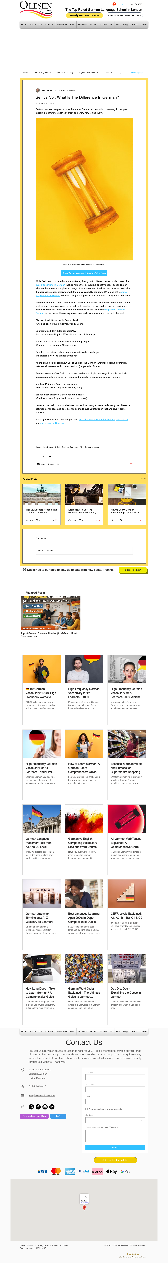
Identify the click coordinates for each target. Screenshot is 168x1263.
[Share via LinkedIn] (49, 456)
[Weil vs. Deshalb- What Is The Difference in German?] (42, 494)
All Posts (26, 72)
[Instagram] (45, 1106)
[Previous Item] (25, 613)
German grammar (43, 72)
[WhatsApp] (31, 1106)
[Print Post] (62, 456)
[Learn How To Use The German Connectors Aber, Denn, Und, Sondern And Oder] (84, 494)
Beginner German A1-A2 (88, 72)
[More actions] (131, 90)
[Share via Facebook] (37, 456)
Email (87, 1096)
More (107, 72)
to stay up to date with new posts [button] (64, 569)
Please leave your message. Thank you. (102, 1127)
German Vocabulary (64, 72)
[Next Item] (76, 613)
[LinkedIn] (51, 1106)
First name (89, 1072)
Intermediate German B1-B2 (48, 447)
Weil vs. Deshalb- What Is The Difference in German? (41, 511)
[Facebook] (38, 1106)
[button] (120, 72)
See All (143, 479)
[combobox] (115, 1120)
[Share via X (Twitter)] (43, 456)
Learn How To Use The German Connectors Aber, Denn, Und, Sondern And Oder (82, 511)
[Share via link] (56, 456)
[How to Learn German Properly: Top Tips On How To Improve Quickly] (127, 494)
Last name (89, 1084)
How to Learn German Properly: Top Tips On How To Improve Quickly (126, 511)
